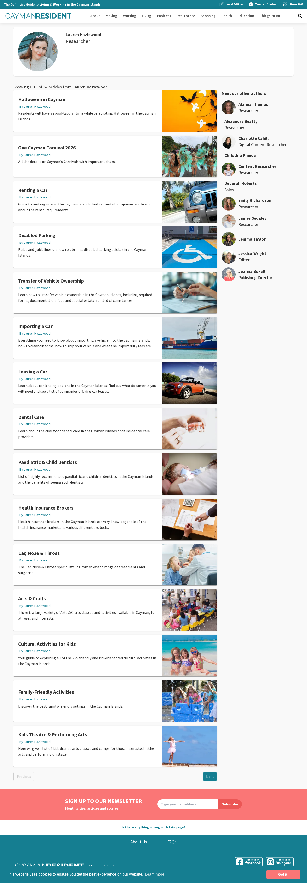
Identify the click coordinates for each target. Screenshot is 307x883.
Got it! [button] (283, 874)
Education (246, 15)
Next (210, 776)
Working (129, 15)
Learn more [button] (154, 874)
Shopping (208, 15)
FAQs (172, 842)
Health (226, 15)
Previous (24, 776)
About (95, 15)
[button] (300, 16)
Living (146, 15)
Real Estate (186, 15)
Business (164, 15)
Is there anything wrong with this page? (153, 827)
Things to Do (270, 15)
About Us (138, 842)
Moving (111, 15)
